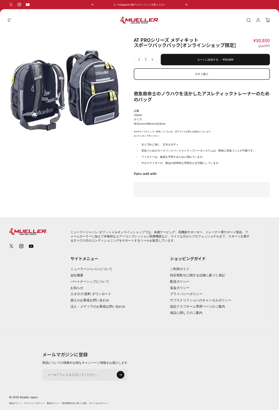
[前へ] (93, 4)
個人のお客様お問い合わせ (89, 300)
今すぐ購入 (201, 74)
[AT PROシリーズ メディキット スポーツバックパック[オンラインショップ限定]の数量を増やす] (153, 59)
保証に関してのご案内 (186, 313)
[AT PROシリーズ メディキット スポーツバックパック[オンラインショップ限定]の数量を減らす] (138, 59)
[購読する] (120, 375)
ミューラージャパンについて (91, 269)
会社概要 (76, 275)
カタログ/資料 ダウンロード (90, 294)
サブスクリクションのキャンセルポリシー (200, 300)
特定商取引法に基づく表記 (74, 403)
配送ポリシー (179, 281)
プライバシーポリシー (186, 294)
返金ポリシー (179, 288)
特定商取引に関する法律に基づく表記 (197, 275)
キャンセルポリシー (98, 403)
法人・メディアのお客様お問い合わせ (97, 306)
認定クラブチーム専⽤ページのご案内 (197, 306)
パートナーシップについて (89, 281)
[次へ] (186, 4)
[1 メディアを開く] (65, 93)
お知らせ (76, 288)
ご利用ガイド (179, 269)
